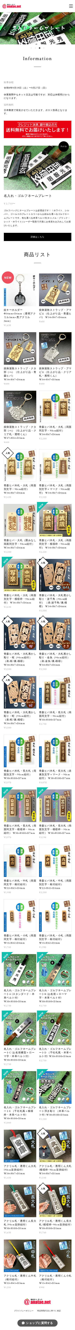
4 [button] (43, 48)
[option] (37, 28)
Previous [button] (5, 28)
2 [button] (35, 48)
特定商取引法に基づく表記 (49, 1311)
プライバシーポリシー (24, 1311)
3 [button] (39, 48)
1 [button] (31, 48)
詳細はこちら (37, 237)
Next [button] (70, 28)
